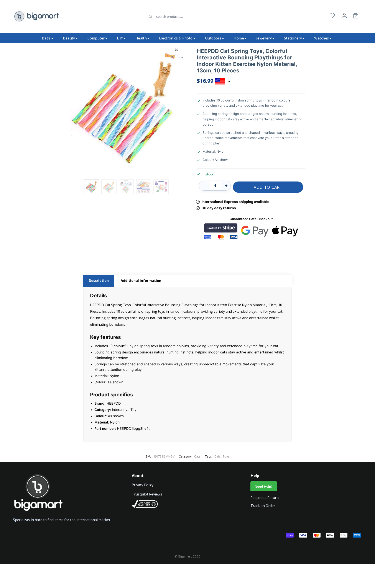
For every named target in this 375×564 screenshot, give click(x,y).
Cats (197, 456)
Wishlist (332, 16)
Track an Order (262, 505)
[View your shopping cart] (355, 17)
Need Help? (264, 486)
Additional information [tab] (141, 280)
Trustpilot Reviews (147, 494)
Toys (225, 456)
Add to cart (268, 187)
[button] (176, 49)
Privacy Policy (142, 484)
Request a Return (264, 497)
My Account (344, 16)
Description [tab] (99, 280)
